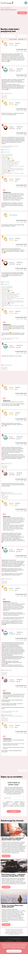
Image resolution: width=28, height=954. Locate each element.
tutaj (4, 807)
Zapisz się (13, 811)
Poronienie (7, 8)
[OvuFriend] (7, 3)
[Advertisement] (14, 21)
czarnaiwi (11, 473)
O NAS (9, 938)
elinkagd (11, 127)
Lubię (21, 51)
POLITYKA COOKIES (9, 941)
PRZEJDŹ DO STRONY (14, 951)
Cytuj (17, 51)
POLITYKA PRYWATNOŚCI (16, 938)
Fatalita (11, 69)
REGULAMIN (18, 941)
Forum (2, 8)
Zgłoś (25, 51)
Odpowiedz (22, 13)
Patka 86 (11, 43)
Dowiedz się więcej (21, 947)
